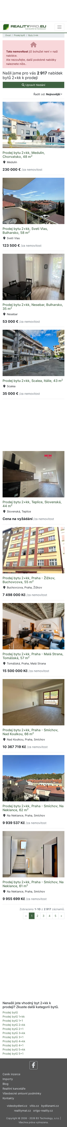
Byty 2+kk (33, 35)
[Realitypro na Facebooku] (33, 1065)
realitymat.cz (22, 1110)
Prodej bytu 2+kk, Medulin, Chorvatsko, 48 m (24, 155)
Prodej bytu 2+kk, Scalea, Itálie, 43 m (33, 381)
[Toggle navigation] (59, 27)
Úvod (7, 35)
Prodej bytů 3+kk (14, 1033)
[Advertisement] (33, 10)
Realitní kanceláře (14, 1088)
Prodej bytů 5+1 (13, 1053)
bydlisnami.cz (50, 1105)
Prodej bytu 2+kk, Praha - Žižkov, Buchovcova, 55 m (29, 580)
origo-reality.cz (43, 1110)
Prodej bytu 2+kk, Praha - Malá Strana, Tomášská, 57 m (33, 656)
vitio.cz (34, 1105)
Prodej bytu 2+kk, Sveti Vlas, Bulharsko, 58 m (25, 231)
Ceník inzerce (11, 1074)
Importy (8, 1079)
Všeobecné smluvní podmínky (22, 1093)
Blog (5, 1083)
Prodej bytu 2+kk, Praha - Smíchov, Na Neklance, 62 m (33, 808)
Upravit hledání (35, 85)
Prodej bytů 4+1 (13, 1045)
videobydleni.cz (17, 1105)
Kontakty (8, 1098)
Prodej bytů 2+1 (13, 1029)
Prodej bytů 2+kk (14, 1024)
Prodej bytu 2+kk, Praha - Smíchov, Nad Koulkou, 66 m (30, 732)
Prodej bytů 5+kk (14, 1049)
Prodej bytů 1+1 (13, 1020)
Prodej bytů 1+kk (14, 1016)
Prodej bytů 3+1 (13, 1037)
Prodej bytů (19, 35)
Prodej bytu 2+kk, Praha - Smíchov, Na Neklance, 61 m (33, 884)
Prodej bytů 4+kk (14, 1041)
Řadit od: (47, 94)
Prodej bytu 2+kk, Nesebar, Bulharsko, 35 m (33, 307)
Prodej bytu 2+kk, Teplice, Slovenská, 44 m (32, 504)
